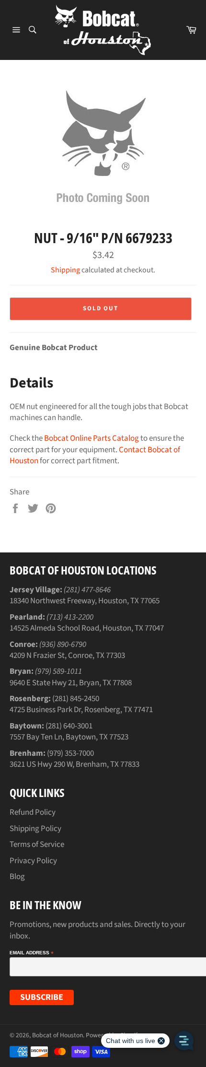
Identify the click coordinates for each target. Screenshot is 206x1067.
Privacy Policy (33, 861)
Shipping (65, 270)
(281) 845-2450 (75, 698)
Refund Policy (33, 812)
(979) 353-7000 (70, 753)
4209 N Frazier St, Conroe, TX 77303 (67, 655)
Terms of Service (37, 844)
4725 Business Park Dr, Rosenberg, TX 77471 (81, 709)
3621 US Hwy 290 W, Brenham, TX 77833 (74, 764)
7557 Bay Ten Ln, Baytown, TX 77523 (69, 737)
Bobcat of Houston (57, 1035)
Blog (17, 876)
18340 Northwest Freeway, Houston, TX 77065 (85, 601)
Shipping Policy (35, 828)
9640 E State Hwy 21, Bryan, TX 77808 (71, 683)
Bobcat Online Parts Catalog (91, 438)
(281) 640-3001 (69, 726)
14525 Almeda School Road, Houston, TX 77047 (87, 628)
